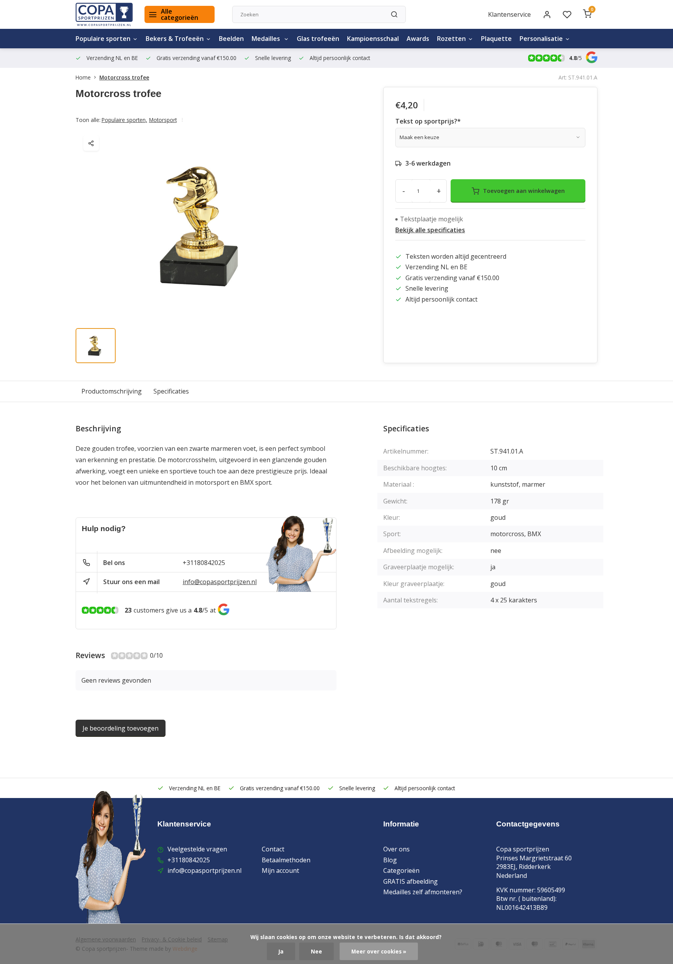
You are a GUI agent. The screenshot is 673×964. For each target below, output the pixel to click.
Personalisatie (541, 38)
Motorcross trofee (124, 77)
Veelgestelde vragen (197, 849)
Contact (273, 849)
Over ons (396, 849)
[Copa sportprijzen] (104, 14)
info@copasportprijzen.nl (220, 581)
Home (83, 77)
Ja (281, 951)
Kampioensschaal (373, 38)
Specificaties (171, 391)
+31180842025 (204, 562)
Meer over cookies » (378, 951)
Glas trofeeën (318, 38)
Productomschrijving (111, 391)
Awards (418, 38)
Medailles (267, 38)
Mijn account (280, 870)
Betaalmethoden (286, 860)
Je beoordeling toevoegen (121, 728)
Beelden (231, 38)
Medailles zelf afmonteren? (422, 892)
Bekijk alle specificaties (430, 230)
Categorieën (401, 870)
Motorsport (163, 120)
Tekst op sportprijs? (428, 121)
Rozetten (451, 38)
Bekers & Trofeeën (175, 38)
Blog (390, 860)
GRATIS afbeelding (410, 881)
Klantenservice (509, 14)
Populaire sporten (103, 38)
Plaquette (496, 38)
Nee (316, 951)
